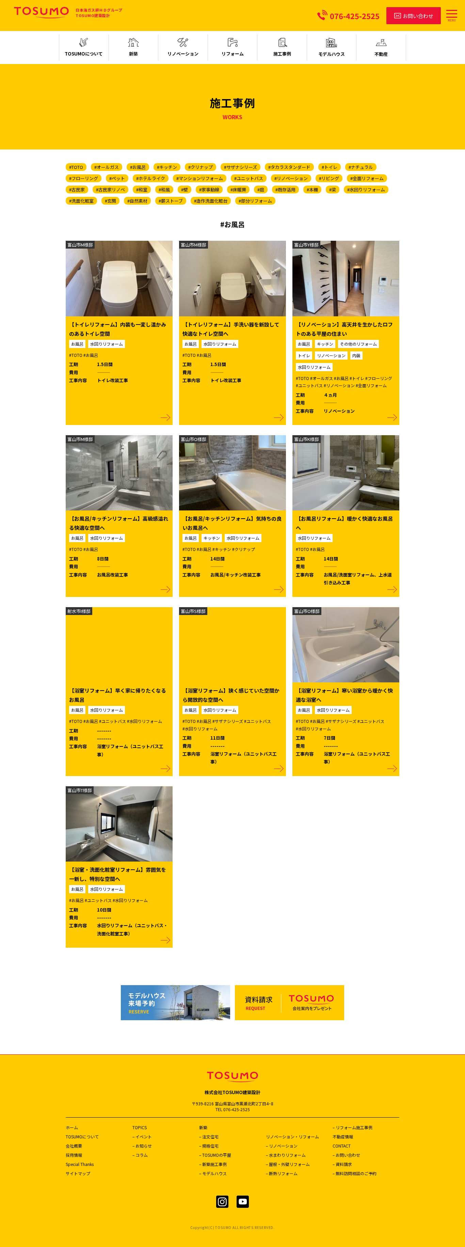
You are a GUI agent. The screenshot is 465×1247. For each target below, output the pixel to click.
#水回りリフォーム (366, 189)
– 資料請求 (342, 1164)
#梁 (332, 189)
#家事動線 (209, 189)
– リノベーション (282, 1146)
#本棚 (312, 189)
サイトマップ (78, 1173)
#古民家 (77, 189)
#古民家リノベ (110, 189)
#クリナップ (200, 167)
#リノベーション (291, 178)
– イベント (142, 1136)
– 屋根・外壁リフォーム (288, 1164)
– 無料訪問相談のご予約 (354, 1173)
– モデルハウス (213, 1173)
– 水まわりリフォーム (286, 1155)
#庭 (260, 189)
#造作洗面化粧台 (210, 201)
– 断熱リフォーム (282, 1173)
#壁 (184, 189)
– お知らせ (142, 1146)
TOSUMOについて (82, 1136)
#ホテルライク (150, 178)
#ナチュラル (361, 167)
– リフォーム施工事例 (352, 1127)
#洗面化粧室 (81, 201)
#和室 (141, 189)
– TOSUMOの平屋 (215, 1155)
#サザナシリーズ (240, 167)
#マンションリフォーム (199, 178)
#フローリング (83, 178)
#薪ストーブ (171, 201)
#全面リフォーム (367, 178)
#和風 (164, 189)
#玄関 (110, 201)
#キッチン (167, 167)
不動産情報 (343, 1136)
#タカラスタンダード (289, 167)
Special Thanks (80, 1164)
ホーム (72, 1127)
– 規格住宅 (209, 1146)
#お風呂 (138, 167)
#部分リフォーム (255, 201)
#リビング (329, 178)
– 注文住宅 (209, 1136)
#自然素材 (137, 201)
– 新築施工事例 (213, 1164)
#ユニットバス (248, 178)
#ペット (117, 178)
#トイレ (329, 167)
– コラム (140, 1155)
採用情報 (74, 1155)
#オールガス (106, 167)
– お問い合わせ (346, 1155)
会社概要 (74, 1146)
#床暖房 (238, 189)
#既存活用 (285, 189)
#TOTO (76, 167)
